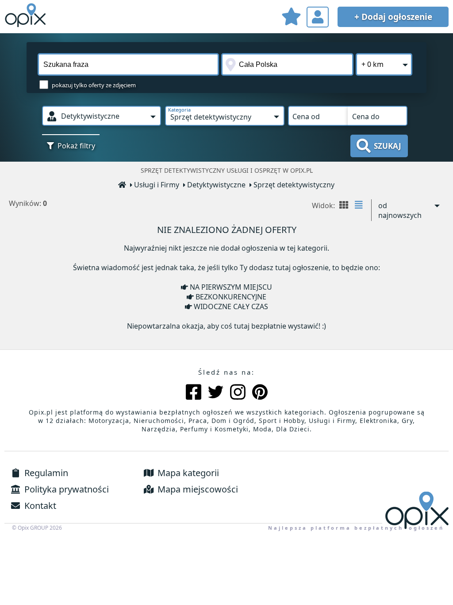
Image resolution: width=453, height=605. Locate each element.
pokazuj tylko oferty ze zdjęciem (94, 85)
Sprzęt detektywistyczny (293, 185)
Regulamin (45, 473)
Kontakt (39, 506)
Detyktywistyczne (216, 185)
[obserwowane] (291, 18)
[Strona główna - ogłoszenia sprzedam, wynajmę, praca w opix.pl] (123, 185)
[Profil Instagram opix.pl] (238, 393)
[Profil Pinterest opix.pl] (260, 393)
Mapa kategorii (187, 473)
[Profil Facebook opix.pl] (193, 393)
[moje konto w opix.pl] (318, 17)
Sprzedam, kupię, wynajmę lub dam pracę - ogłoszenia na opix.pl (26, 15)
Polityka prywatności (65, 489)
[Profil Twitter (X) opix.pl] (216, 393)
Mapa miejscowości (196, 489)
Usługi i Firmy (156, 185)
